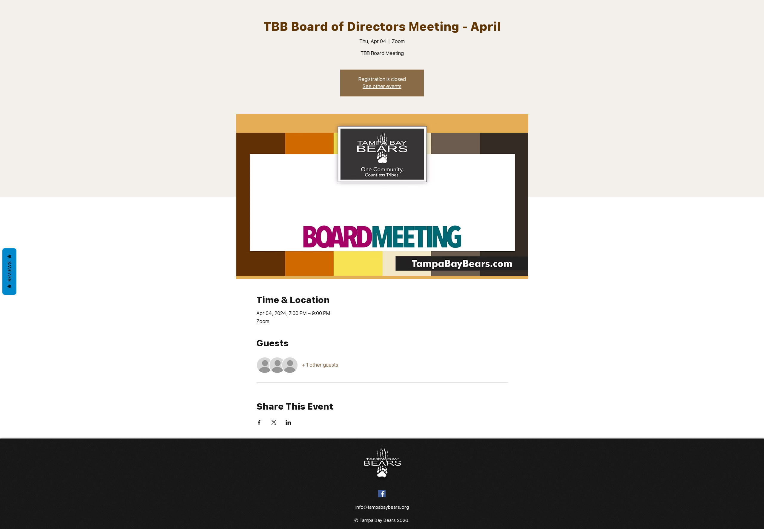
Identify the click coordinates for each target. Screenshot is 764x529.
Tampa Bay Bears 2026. (385, 520)
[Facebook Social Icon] (382, 493)
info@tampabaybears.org (382, 507)
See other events (382, 86)
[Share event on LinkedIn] (288, 422)
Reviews (9, 272)
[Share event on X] (274, 422)
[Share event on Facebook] (259, 422)
